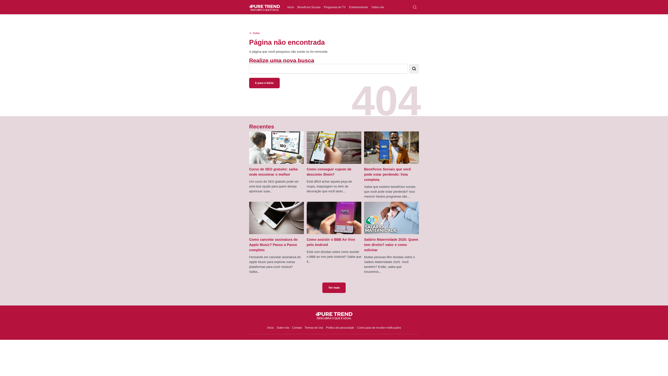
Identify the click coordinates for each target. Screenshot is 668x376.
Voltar (256, 33)
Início (290, 7)
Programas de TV (335, 7)
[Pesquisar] (414, 7)
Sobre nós (377, 7)
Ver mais (334, 287)
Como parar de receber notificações (379, 327)
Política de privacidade (340, 327)
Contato (297, 327)
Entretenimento (358, 7)
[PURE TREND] (264, 6)
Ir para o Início (264, 82)
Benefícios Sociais (308, 7)
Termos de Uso (314, 327)
